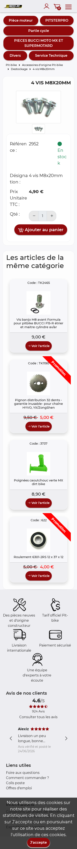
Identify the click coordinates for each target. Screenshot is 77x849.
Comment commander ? (27, 778)
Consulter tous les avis (38, 717)
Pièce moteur (21, 20)
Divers (15, 56)
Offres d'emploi (19, 788)
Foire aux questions (23, 773)
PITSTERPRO (56, 20)
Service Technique (51, 56)
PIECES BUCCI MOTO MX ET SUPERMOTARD (38, 43)
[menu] (68, 6)
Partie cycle (38, 31)
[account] (47, 6)
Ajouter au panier (43, 229)
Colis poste (15, 783)
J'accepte (38, 842)
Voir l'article (40, 346)
